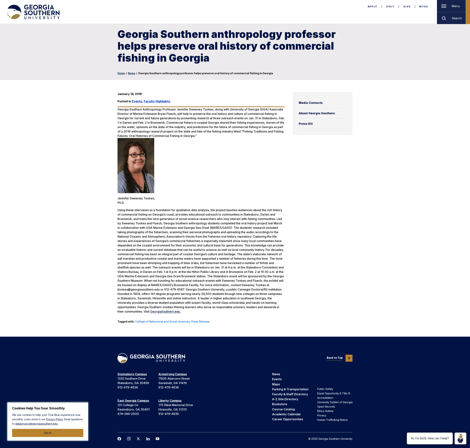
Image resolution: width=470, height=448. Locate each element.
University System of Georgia (334, 402)
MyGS (423, 6)
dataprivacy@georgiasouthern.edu (36, 423)
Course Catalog (283, 409)
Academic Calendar (286, 414)
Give (407, 6)
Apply (372, 6)
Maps (276, 384)
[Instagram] (129, 438)
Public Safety (325, 388)
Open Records (326, 406)
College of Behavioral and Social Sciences (162, 321)
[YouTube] (157, 438)
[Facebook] (119, 439)
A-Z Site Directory (285, 399)
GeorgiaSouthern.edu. (165, 311)
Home (121, 73)
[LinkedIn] (148, 438)
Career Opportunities (287, 419)
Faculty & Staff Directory (290, 394)
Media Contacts (311, 103)
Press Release (200, 321)
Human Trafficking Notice (332, 419)
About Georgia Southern (317, 113)
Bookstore (279, 404)
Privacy (321, 415)
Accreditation (325, 397)
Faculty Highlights (157, 101)
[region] (47, 421)
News (131, 73)
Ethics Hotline (325, 411)
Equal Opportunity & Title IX (333, 393)
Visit (390, 6)
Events (137, 101)
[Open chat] (460, 438)
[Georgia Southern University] (32, 12)
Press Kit (306, 124)
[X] (138, 438)
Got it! (48, 432)
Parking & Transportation (290, 389)
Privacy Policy (54, 419)
